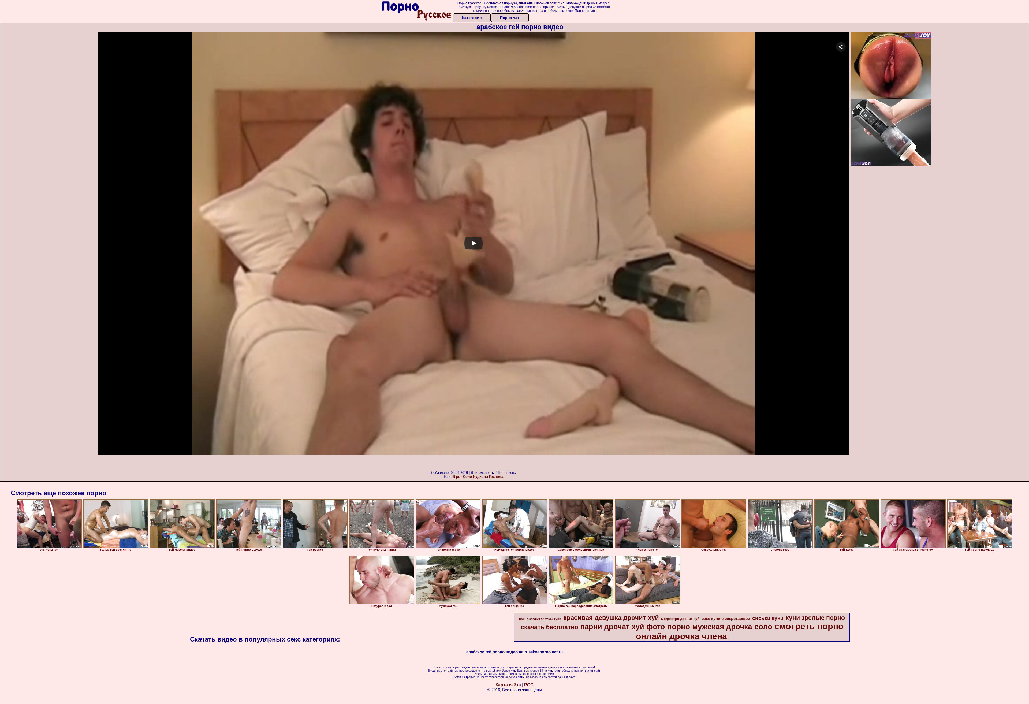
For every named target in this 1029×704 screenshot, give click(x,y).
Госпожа (496, 477)
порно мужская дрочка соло (719, 627)
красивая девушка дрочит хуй (611, 617)
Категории (472, 18)
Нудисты (480, 477)
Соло (467, 477)
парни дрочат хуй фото (622, 627)
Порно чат (509, 18)
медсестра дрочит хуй (680, 619)
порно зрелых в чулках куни (540, 618)
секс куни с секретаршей (726, 618)
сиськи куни (768, 618)
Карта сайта (508, 685)
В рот (457, 477)
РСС (529, 685)
